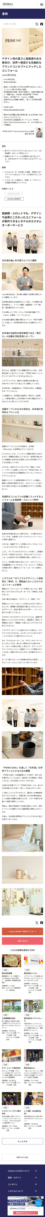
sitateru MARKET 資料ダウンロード (25, 931)
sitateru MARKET (14, 199)
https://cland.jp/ (10, 82)
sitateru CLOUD (13, 193)
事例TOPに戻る (22, 1157)
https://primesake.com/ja (14, 109)
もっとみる (22, 1141)
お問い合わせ (29, 941)
